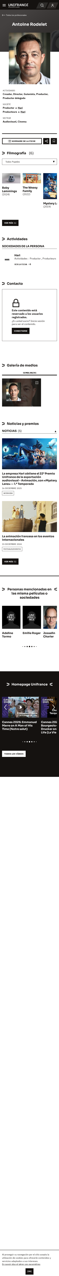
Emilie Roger (32, 633)
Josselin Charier (49, 634)
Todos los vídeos (13, 753)
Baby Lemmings (9, 189)
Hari (20, 107)
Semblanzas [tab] (29, 372)
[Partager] (46, 141)
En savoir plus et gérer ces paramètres (21, 1264)
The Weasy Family (30, 189)
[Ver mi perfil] (52, 5)
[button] (37, 383)
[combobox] (29, 162)
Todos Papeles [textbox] (12, 161)
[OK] (29, 1271)
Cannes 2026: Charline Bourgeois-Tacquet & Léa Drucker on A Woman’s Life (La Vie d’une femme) (19, 727)
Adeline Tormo (7, 634)
